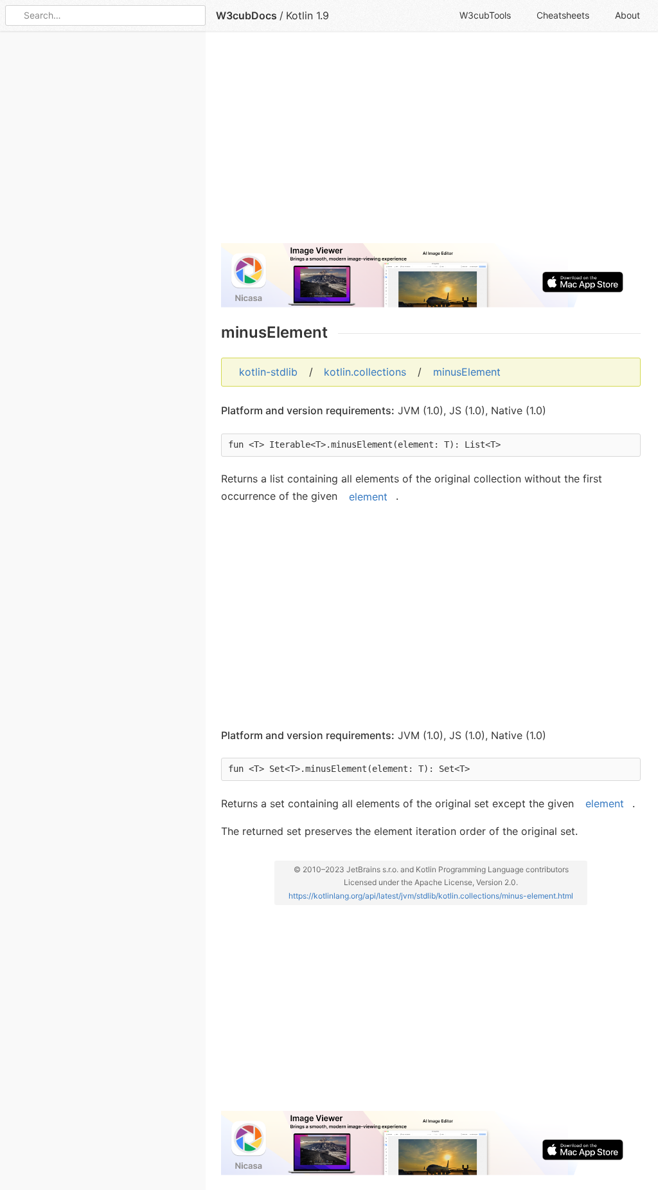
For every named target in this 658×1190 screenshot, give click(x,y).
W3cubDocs (246, 15)
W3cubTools (485, 15)
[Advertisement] (431, 143)
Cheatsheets (563, 15)
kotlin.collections (365, 371)
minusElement (467, 371)
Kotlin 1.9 (307, 15)
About (627, 15)
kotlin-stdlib (268, 371)
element (368, 496)
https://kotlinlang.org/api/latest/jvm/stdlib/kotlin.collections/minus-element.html (431, 896)
